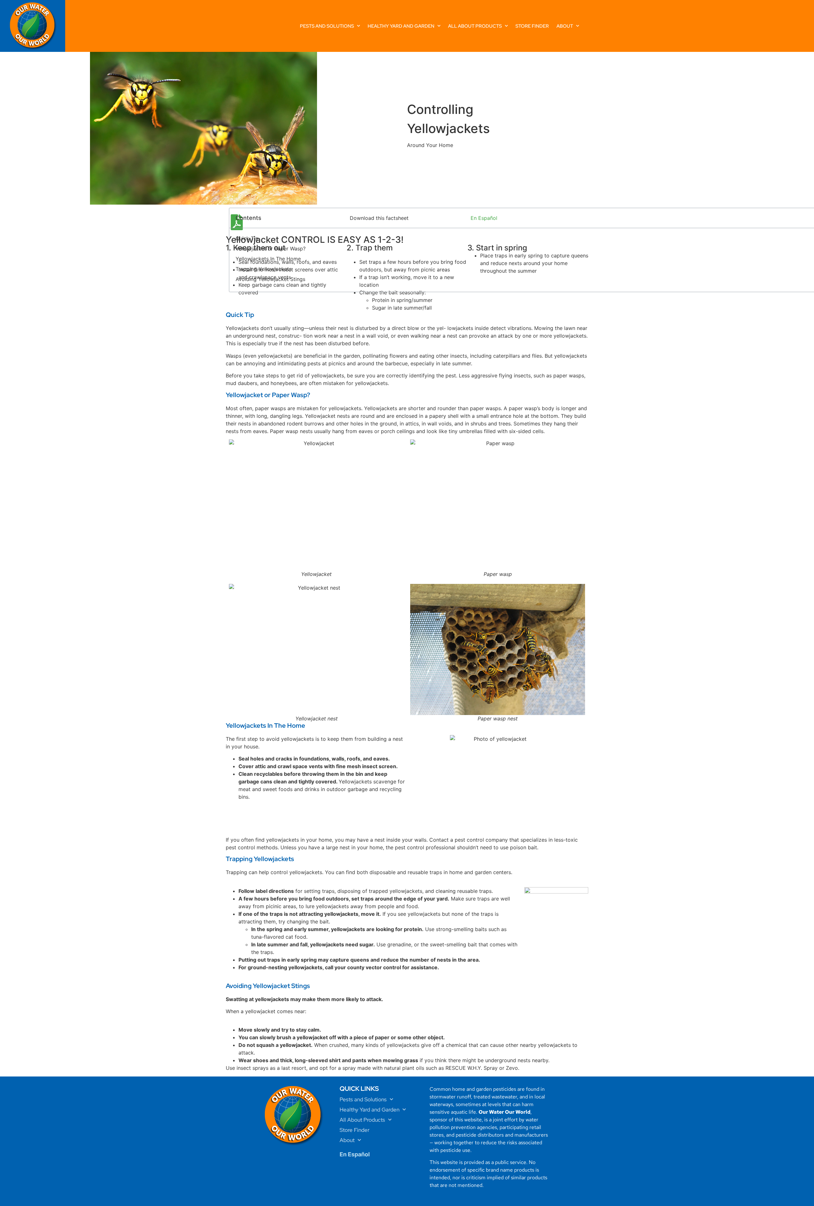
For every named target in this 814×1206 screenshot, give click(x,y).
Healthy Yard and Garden (401, 26)
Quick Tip (247, 238)
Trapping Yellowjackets (264, 269)
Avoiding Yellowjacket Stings (270, 279)
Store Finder (532, 26)
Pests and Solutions (327, 26)
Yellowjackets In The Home (268, 259)
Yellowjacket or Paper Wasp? (271, 248)
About (564, 26)
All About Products (475, 26)
